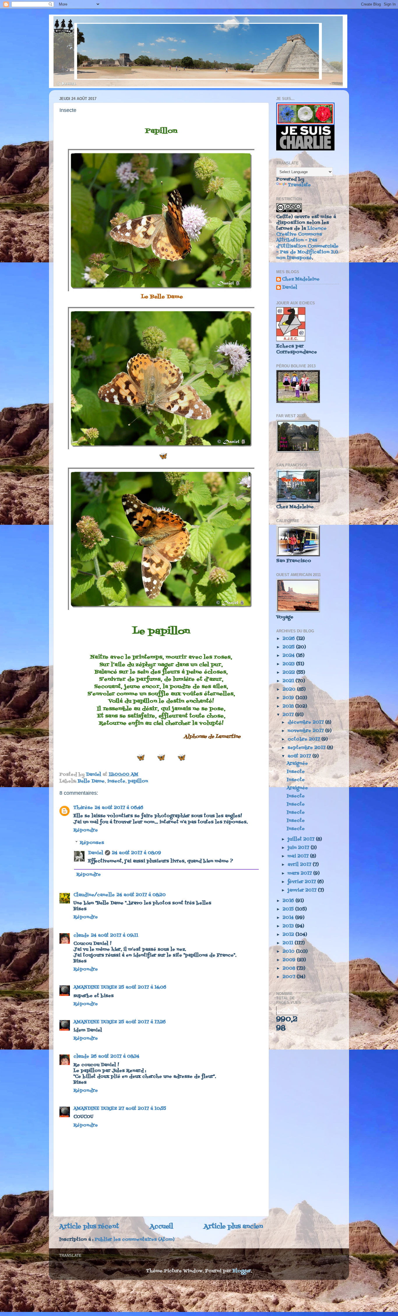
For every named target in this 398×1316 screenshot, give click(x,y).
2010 (289, 951)
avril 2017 (300, 864)
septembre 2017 (307, 748)
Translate (299, 185)
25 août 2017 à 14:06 (142, 987)
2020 (290, 689)
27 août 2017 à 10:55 (142, 1109)
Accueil (161, 1226)
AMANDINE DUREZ (95, 987)
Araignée (297, 763)
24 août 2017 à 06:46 (119, 808)
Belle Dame (91, 781)
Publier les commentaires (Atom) (135, 1239)
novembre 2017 (306, 731)
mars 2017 (300, 873)
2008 (290, 968)
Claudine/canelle (94, 895)
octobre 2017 (304, 739)
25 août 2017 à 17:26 (142, 1022)
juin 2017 (299, 848)
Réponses (92, 842)
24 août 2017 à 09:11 (114, 935)
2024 (289, 655)
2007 (290, 977)
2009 (290, 960)
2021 (289, 681)
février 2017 (302, 882)
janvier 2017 (303, 890)
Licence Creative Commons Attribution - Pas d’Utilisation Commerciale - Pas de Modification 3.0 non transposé (307, 243)
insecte (116, 781)
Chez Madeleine (301, 279)
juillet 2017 (302, 839)
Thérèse (83, 808)
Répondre (85, 830)
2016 (289, 901)
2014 (289, 918)
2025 (289, 647)
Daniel (95, 853)
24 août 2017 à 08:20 (141, 895)
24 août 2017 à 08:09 (136, 853)
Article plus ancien (233, 1226)
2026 (289, 639)
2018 (289, 706)
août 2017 (300, 756)
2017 (289, 715)
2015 (289, 909)
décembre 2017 (306, 722)
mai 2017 (299, 856)
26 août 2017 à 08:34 (115, 1056)
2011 (289, 943)
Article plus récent (89, 1226)
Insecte (296, 771)
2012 (289, 934)
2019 (289, 698)
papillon (138, 781)
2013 (289, 926)
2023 (289, 664)
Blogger (242, 1271)
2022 (289, 672)
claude (81, 935)
